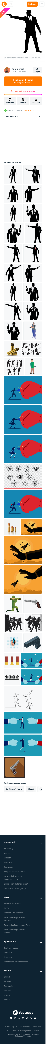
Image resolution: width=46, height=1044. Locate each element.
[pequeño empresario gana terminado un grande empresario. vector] (22, 739)
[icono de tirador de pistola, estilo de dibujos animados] (12, 538)
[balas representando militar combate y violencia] (12, 905)
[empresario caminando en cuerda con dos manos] (14, 888)
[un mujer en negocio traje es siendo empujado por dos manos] (22, 989)
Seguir (37, 72)
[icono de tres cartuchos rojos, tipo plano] (31, 868)
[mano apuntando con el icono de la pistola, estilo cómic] (31, 850)
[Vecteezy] (4, 4)
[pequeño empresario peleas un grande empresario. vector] (22, 768)
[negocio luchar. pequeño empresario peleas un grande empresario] (22, 676)
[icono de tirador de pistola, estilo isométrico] (13, 485)
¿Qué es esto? (29, 110)
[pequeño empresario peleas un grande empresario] (22, 562)
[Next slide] (36, 1033)
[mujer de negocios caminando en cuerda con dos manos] (14, 921)
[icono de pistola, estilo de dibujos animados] (13, 812)
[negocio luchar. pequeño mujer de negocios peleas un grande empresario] (22, 591)
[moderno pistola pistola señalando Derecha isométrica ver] (13, 870)
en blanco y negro (14, 1033)
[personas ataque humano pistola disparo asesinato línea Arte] (22, 942)
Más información (12, 114)
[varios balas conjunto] (12, 699)
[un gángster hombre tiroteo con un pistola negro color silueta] (13, 172)
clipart (31, 1033)
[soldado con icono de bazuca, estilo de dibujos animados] (13, 792)
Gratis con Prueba (23, 81)
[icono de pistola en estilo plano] (14, 1011)
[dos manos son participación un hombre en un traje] (22, 967)
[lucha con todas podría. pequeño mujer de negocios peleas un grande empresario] (22, 621)
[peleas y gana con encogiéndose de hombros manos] (14, 716)
